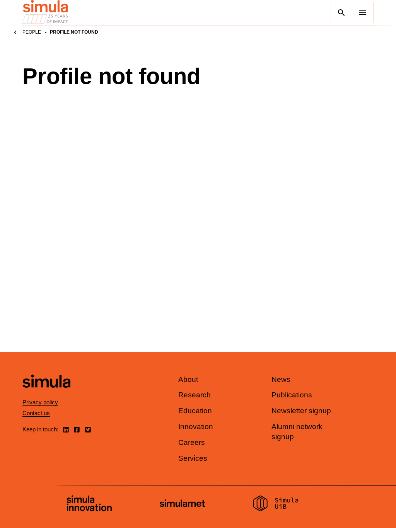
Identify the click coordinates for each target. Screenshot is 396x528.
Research (194, 395)
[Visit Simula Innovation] (89, 504)
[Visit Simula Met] (182, 504)
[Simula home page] (46, 394)
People (31, 32)
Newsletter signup (301, 411)
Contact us (36, 413)
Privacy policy (40, 402)
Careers (191, 442)
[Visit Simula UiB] (276, 504)
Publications (291, 395)
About (188, 379)
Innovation (195, 426)
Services (192, 458)
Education (195, 411)
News (280, 379)
